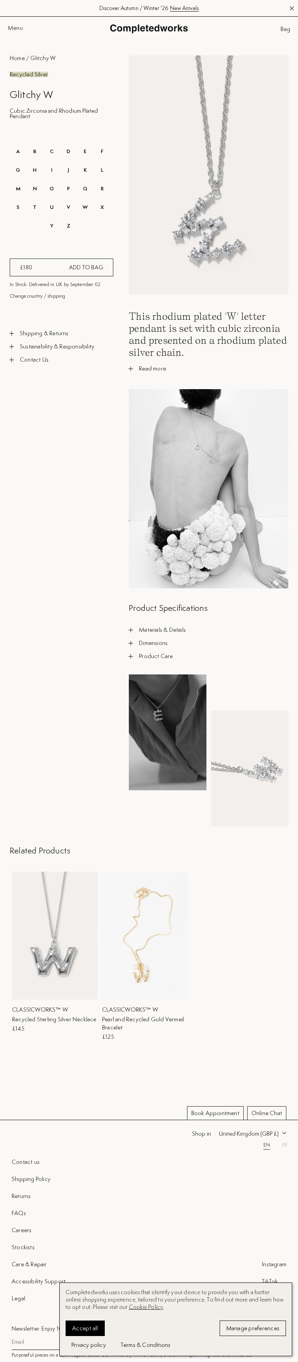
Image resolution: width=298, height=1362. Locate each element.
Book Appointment (215, 1113)
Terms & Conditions (146, 1344)
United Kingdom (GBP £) (249, 1133)
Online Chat (266, 1113)
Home (17, 58)
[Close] (285, 1157)
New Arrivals (184, 8)
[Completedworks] (149, 28)
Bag (285, 29)
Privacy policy (88, 1344)
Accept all (85, 1328)
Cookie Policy (146, 1306)
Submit (275, 1307)
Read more (152, 368)
